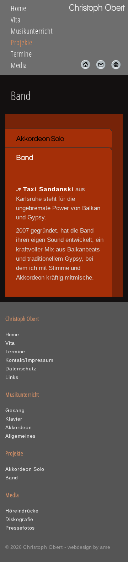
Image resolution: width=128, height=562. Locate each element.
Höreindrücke (22, 511)
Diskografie (19, 519)
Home (18, 8)
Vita (16, 20)
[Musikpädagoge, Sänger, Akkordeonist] (83, 67)
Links (11, 377)
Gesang (15, 410)
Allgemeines (20, 436)
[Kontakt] (99, 67)
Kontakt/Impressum (29, 360)
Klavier (13, 419)
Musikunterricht (32, 31)
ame (105, 547)
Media (19, 65)
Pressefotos (20, 528)
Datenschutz (20, 368)
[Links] (114, 67)
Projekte (21, 42)
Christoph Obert (43, 547)
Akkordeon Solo (40, 138)
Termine (21, 54)
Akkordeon (18, 427)
